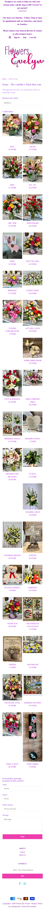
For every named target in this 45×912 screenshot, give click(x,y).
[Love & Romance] (12, 383)
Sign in (17, 37)
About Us (22, 855)
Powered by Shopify (29, 906)
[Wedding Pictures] (32, 685)
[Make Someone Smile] (32, 378)
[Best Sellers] (32, 243)
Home (4, 79)
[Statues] (32, 537)
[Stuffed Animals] (12, 575)
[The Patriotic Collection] (32, 609)
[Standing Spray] (32, 496)
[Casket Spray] (32, 278)
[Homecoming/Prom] (32, 348)
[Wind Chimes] (32, 737)
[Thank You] (12, 608)
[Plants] (32, 457)
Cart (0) (32, 37)
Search (22, 852)
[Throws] (12, 649)
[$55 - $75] (32, 169)
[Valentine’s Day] (12, 687)
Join (24, 37)
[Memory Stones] (32, 421)
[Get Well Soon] (32, 313)
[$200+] (12, 167)
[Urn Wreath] (32, 644)
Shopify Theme (36, 904)
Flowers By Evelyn (23, 904)
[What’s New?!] (12, 724)
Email (5, 795)
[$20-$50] (32, 129)
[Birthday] (12, 279)
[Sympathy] (32, 574)
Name (5, 785)
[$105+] (12, 125)
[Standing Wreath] (12, 535)
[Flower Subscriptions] (12, 311)
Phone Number (8, 805)
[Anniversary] (32, 207)
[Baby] (12, 245)
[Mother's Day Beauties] (12, 459)
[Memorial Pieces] (12, 423)
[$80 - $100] (12, 207)
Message (6, 815)
